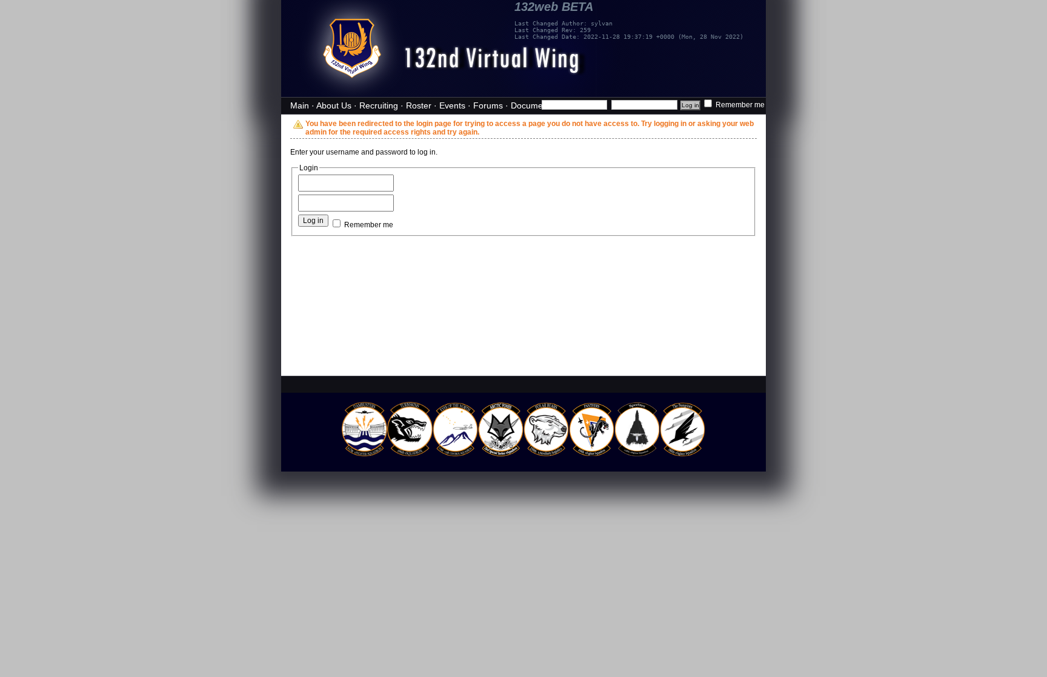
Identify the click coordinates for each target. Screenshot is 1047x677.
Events (452, 105)
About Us (333, 105)
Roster (418, 105)
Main (299, 105)
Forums (488, 105)
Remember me (739, 105)
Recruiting (378, 105)
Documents (532, 105)
